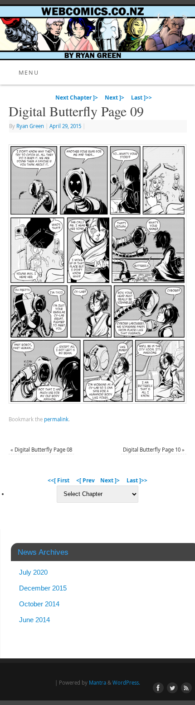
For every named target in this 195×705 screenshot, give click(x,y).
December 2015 (43, 588)
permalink (56, 419)
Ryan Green (30, 126)
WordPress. (126, 682)
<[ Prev (85, 480)
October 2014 (39, 604)
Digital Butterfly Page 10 (154, 449)
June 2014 (34, 620)
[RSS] (183, 18)
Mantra (97, 682)
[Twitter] (170, 18)
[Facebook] (157, 18)
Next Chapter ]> (76, 97)
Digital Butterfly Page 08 (41, 449)
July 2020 (33, 572)
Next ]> (114, 97)
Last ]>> (141, 97)
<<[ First (58, 480)
